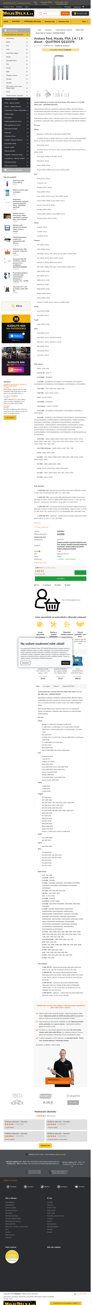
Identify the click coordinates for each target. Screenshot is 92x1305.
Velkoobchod (9, 1205)
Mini (7, 64)
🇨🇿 (83, 7)
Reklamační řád (10, 1224)
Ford (7, 49)
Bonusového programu (49, 568)
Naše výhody (51, 1210)
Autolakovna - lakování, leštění (14, 158)
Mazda (8, 57)
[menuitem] (6, 21)
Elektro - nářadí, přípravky (12, 107)
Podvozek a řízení (10, 136)
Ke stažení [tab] (46, 686)
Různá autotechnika (10, 166)
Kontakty (19, 7)
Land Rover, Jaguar (12, 53)
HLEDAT (65, 13)
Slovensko (8, 1213)
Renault (8, 83)
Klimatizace (8, 118)
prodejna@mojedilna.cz (51, 1164)
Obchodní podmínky (11, 1216)
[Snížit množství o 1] (80, 572)
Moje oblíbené (10, 1202)
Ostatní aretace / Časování (14, 96)
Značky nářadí (51, 1208)
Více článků (10, 418)
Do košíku (61, 579)
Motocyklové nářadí (10, 129)
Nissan (8, 68)
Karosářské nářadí (10, 144)
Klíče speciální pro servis (12, 125)
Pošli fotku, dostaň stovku (55, 1216)
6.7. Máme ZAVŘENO (11, 396)
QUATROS (60, 531)
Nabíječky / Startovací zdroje (13, 155)
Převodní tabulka (52, 1227)
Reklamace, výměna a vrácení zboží (16, 1227)
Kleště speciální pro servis (12, 121)
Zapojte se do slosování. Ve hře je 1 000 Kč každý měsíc (15, 385)
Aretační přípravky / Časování (13, 35)
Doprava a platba (10, 1208)
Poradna (49, 1219)
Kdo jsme (50, 1205)
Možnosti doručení (40, 537)
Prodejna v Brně (9, 7)
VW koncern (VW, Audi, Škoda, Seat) (14, 87)
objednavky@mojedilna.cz (51, 1162)
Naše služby (51, 1213)
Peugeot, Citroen (11, 75)
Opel (7, 72)
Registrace (77, 7)
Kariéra (49, 1221)
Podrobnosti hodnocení (62, 46)
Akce (7, 1229)
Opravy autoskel (9, 151)
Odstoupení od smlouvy (13, 1221)
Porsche (9, 79)
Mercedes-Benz (11, 61)
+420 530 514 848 (37, 1164)
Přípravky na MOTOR (11, 99)
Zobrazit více (45, 1146)
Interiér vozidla (9, 147)
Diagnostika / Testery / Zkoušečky (15, 110)
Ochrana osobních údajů (13, 1219)
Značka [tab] (68, 686)
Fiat (7, 46)
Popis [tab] (38, 686)
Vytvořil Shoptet (82, 1294)
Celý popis (37, 523)
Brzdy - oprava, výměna (12, 103)
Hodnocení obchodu (45, 1111)
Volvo (8, 92)
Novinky (8, 1232)
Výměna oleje (8, 114)
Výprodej (8, 1237)
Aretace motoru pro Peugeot (66, 549)
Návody (49, 1232)
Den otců (7, 406)
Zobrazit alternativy (40, 563)
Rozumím (66, 663)
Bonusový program (55, 7)
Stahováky (7, 133)
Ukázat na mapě (60, 1154)
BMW (8, 42)
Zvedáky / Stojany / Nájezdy (13, 140)
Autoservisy (12, 31)
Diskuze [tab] (56, 686)
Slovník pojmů (51, 1224)
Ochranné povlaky (10, 162)
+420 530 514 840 (36, 1162)
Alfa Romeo (10, 38)
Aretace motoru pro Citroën (75, 547)
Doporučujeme (10, 1235)
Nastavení (25, 663)
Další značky (73, 1103)
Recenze (50, 1229)
